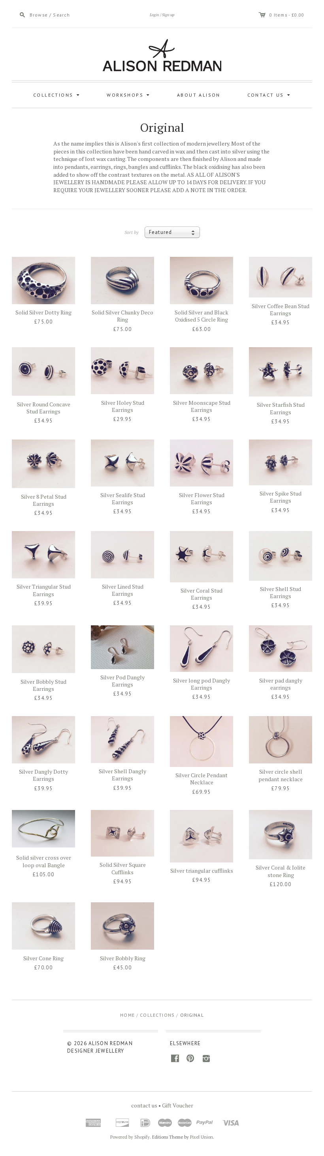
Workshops (129, 94)
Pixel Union (201, 1137)
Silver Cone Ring (43, 958)
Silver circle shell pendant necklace (280, 775)
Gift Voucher (177, 1105)
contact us (144, 1105)
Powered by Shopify (130, 1137)
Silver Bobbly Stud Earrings (43, 685)
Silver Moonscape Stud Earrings (201, 406)
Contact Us (270, 94)
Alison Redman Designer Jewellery (100, 1047)
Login (154, 14)
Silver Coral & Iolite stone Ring (280, 871)
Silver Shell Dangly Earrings (122, 774)
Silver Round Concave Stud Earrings (43, 407)
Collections (57, 94)
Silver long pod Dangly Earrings (201, 684)
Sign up (168, 14)
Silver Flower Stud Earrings (201, 498)
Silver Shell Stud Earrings (280, 592)
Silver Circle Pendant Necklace (201, 778)
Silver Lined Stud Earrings (122, 590)
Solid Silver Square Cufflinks (123, 868)
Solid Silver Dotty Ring (43, 312)
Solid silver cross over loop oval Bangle (43, 861)
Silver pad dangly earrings (280, 684)
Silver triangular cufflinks (201, 870)
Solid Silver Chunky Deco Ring (122, 316)
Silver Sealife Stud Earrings (122, 498)
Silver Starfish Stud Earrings (281, 408)
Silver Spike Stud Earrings (280, 497)
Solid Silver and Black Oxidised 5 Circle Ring (201, 316)
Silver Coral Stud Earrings (201, 594)
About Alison (198, 95)
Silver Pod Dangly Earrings (122, 680)
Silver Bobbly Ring (122, 958)
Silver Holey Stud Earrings (122, 406)
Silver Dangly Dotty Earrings (43, 775)
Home (127, 1015)
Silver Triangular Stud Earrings (44, 590)
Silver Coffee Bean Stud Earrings (280, 309)
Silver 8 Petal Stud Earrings (43, 500)
